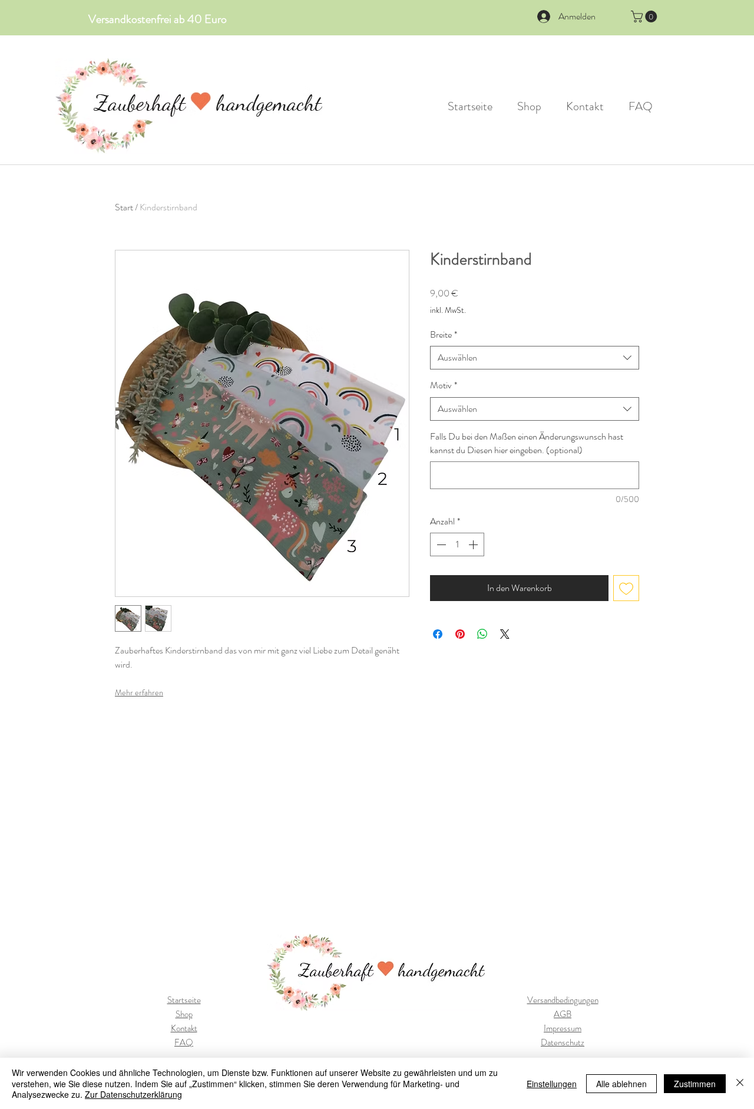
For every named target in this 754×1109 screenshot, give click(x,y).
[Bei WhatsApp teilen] (482, 634)
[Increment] (474, 544)
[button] (645, 16)
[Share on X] (505, 634)
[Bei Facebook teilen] (438, 634)
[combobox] (534, 357)
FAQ (183, 1042)
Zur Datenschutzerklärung (133, 1094)
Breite (443, 334)
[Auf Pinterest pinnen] (460, 634)
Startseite (184, 1000)
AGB (562, 1014)
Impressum (562, 1028)
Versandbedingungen (562, 1000)
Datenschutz (562, 1042)
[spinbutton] (457, 544)
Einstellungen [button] (552, 1084)
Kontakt (184, 1028)
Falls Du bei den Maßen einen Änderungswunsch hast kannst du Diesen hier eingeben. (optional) (526, 443)
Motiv (443, 385)
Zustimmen (695, 1084)
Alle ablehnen (621, 1084)
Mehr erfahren (139, 692)
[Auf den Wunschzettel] (626, 588)
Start (124, 207)
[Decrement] (440, 544)
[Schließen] (740, 1083)
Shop (184, 1014)
